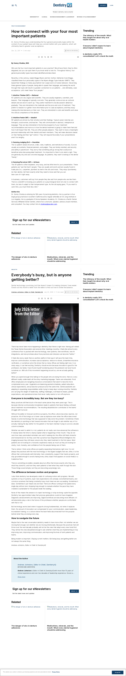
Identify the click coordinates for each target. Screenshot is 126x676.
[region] (63, 672)
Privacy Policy (56, 672)
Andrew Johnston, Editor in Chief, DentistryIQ (27, 292)
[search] (16, 5)
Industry (14, 269)
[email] (51, 57)
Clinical (44, 17)
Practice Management (18, 26)
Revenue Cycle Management (86, 17)
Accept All (117, 672)
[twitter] (45, 57)
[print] (78, 57)
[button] (12, 5)
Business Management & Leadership (62, 17)
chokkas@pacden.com (48, 204)
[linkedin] (42, 57)
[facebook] (39, 57)
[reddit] (48, 57)
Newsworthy (34, 17)
